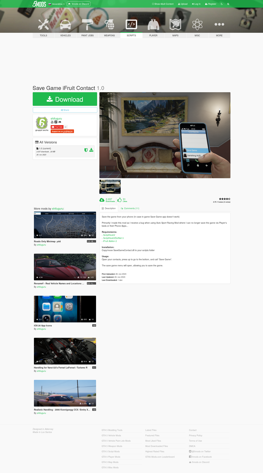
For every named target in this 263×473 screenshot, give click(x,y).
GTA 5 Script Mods (111, 451)
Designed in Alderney (43, 428)
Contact (192, 430)
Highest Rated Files (154, 451)
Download (68, 99)
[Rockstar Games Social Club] (56, 122)
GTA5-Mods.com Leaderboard (160, 456)
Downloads (110, 201)
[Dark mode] (222, 4)
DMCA (192, 446)
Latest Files (150, 430)
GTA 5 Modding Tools (112, 430)
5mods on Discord (200, 462)
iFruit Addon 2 (110, 241)
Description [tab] (110, 208)
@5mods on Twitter (201, 451)
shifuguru (56, 118)
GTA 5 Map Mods (110, 462)
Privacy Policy (195, 435)
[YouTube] (52, 122)
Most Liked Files (153, 440)
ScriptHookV (109, 234)
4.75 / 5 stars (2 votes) (221, 202)
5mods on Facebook (201, 456)
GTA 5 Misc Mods (110, 467)
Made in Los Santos (42, 432)
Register (212, 3)
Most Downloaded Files (156, 446)
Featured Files (152, 435)
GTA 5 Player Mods (111, 456)
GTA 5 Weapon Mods (112, 446)
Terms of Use (195, 440)
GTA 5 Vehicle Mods (111, 435)
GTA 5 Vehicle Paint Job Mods (116, 440)
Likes (125, 201)
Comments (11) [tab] (131, 208)
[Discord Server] (59, 122)
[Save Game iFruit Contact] (165, 135)
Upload (184, 3)
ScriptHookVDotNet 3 (113, 237)
